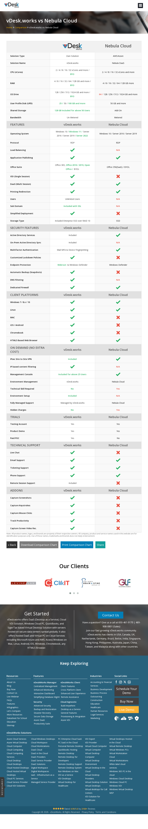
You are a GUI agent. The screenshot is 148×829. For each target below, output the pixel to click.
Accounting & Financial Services (101, 684)
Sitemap (10, 725)
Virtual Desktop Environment (92, 762)
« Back (12, 545)
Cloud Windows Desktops (43, 739)
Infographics (12, 707)
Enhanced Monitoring (44, 689)
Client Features (68, 686)
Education (95, 703)
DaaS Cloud (36, 749)
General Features (69, 712)
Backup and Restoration (45, 709)
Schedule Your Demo (126, 691)
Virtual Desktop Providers (92, 777)
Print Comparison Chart (77, 545)
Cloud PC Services (15, 778)
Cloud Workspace (39, 742)
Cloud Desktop (14, 760)
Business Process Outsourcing (98, 695)
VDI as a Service (65, 775)
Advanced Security (42, 705)
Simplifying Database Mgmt (47, 697)
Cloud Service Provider (17, 782)
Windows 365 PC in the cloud (120, 773)
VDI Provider (91, 742)
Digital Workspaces (40, 771)
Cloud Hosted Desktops (18, 767)
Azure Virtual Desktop (17, 742)
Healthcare (95, 707)
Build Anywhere (68, 705)
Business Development (101, 689)
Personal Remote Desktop (70, 746)
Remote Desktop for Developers (67, 759)
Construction (96, 700)
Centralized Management (45, 686)
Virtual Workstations (118, 760)
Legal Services (97, 714)
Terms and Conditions (106, 812)
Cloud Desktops (14, 764)
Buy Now (11, 689)
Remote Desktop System (70, 767)
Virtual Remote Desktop (120, 746)
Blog (9, 685)
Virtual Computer (93, 749)
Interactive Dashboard (44, 693)
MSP (111, 793)
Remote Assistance (70, 697)
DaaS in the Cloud (39, 753)
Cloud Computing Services (15, 755)
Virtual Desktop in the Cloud (95, 769)
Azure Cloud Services (16, 739)
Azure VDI (65, 720)
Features (11, 703)
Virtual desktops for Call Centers (96, 791)
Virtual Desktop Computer (92, 755)
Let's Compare (14, 711)
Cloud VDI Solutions (16, 785)
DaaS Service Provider (41, 760)
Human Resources (99, 711)
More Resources (14, 714)
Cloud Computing (15, 749)
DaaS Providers (38, 757)
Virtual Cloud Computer (96, 746)
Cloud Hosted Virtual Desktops (16, 773)
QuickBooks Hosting (67, 749)
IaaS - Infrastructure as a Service (42, 777)
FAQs (9, 700)
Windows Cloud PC (118, 782)
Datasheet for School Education (17, 720)
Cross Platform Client (71, 689)
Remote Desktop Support (70, 764)
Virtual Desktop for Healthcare (67, 784)
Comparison (21, 27)
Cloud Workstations (40, 746)
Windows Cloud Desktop (120, 778)
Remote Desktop (66, 753)
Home (9, 27)
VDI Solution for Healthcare (92, 798)
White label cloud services (117, 766)
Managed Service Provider (43, 782)
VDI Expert (90, 739)
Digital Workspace (39, 767)
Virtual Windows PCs (118, 749)
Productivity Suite (42, 723)
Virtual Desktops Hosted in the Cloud (120, 741)
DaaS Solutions (38, 764)
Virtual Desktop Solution (96, 782)
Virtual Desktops (92, 785)
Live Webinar (13, 696)
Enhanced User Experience (73, 693)
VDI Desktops (64, 778)
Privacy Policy (88, 812)
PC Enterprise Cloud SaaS (70, 739)
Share (100, 545)
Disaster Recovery (42, 712)
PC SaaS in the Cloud (68, 742)
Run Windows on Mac (68, 771)
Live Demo (126, 709)
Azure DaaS (39, 720)
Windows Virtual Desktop (121, 789)
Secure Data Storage (43, 716)
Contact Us (110, 615)
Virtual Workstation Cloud (118, 755)
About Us (11, 682)
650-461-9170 (126, 622)
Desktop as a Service (71, 709)
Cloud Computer (14, 746)
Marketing (95, 718)
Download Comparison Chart (39, 545)
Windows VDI (115, 785)
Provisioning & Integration (73, 716)
